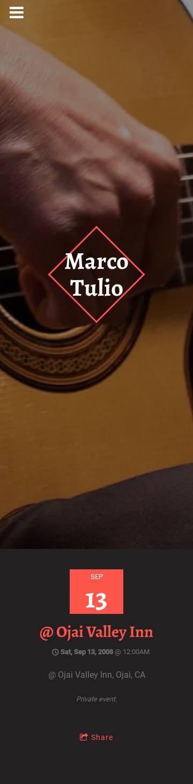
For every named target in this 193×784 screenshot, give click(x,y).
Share (102, 737)
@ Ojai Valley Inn (96, 631)
